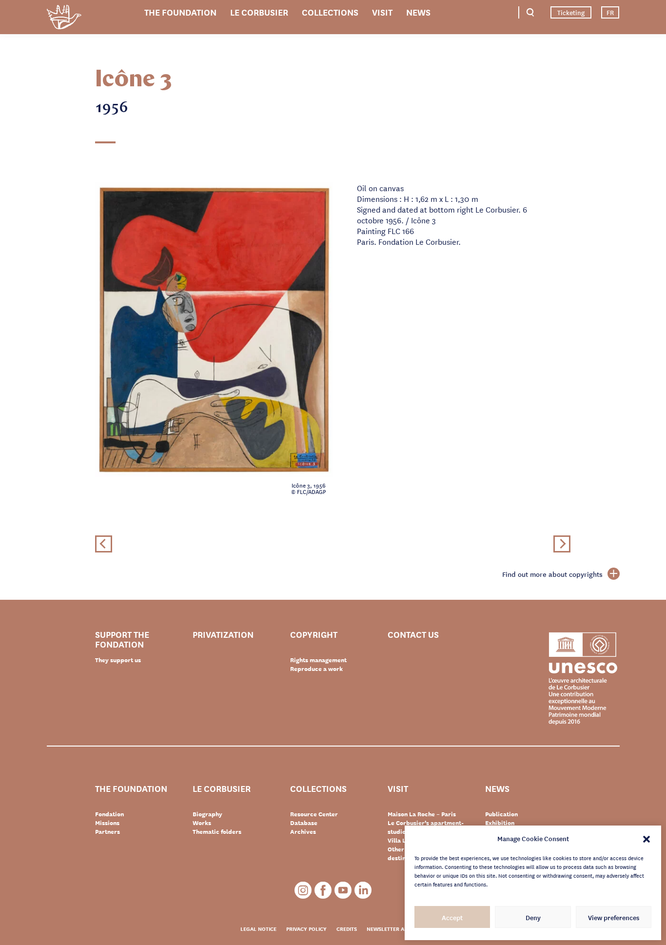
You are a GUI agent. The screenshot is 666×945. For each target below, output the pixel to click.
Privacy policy (306, 928)
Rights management (318, 659)
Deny (533, 917)
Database (303, 822)
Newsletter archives (396, 928)
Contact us (413, 634)
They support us (118, 659)
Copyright (313, 634)
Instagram (303, 890)
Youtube (343, 890)
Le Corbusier (259, 11)
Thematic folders (217, 831)
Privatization (223, 634)
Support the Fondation (122, 639)
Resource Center (314, 813)
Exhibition (499, 822)
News (418, 11)
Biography (207, 813)
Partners (107, 831)
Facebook (323, 890)
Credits (346, 928)
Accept (452, 917)
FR (610, 12)
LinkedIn (363, 890)
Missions (107, 822)
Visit (382, 11)
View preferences (613, 917)
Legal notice (258, 928)
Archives (303, 831)
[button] (646, 838)
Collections (330, 11)
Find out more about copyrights (552, 574)
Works (202, 822)
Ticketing (571, 12)
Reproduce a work (316, 668)
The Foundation (180, 11)
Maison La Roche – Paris (422, 813)
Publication (501, 813)
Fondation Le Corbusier (64, 19)
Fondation (109, 813)
